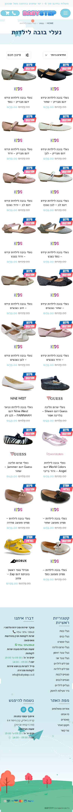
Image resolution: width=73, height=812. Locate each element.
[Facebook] (31, 709)
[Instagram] (23, 709)
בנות (41, 23)
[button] (65, 13)
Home (50, 23)
